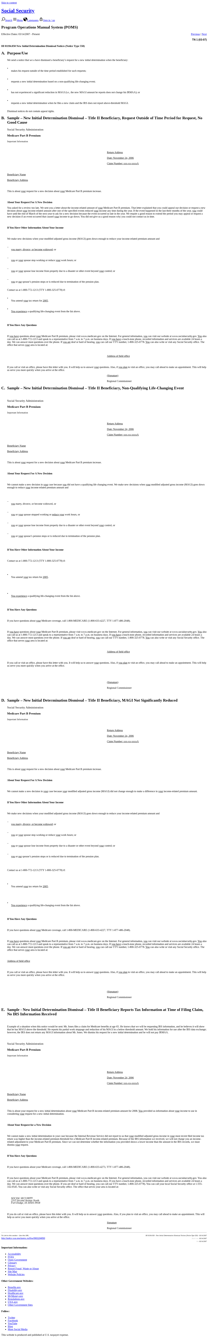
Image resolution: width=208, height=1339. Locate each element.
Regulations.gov (16, 1299)
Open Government (17, 1259)
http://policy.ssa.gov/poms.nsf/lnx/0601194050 (23, 1238)
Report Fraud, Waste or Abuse (23, 1268)
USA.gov (13, 1302)
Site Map (12, 1271)
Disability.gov (15, 1290)
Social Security (17, 11)
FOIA (11, 1256)
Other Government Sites (20, 1304)
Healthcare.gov (15, 1293)
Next (204, 34)
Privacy (12, 1265)
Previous (195, 34)
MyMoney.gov (15, 1296)
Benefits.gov (14, 1287)
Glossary (12, 1262)
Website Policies (16, 1274)
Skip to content (9, 2)
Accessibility (14, 1254)
